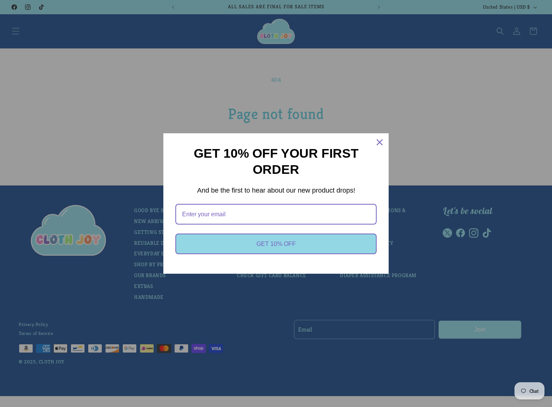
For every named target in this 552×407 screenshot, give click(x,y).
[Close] (380, 142)
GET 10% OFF (276, 244)
